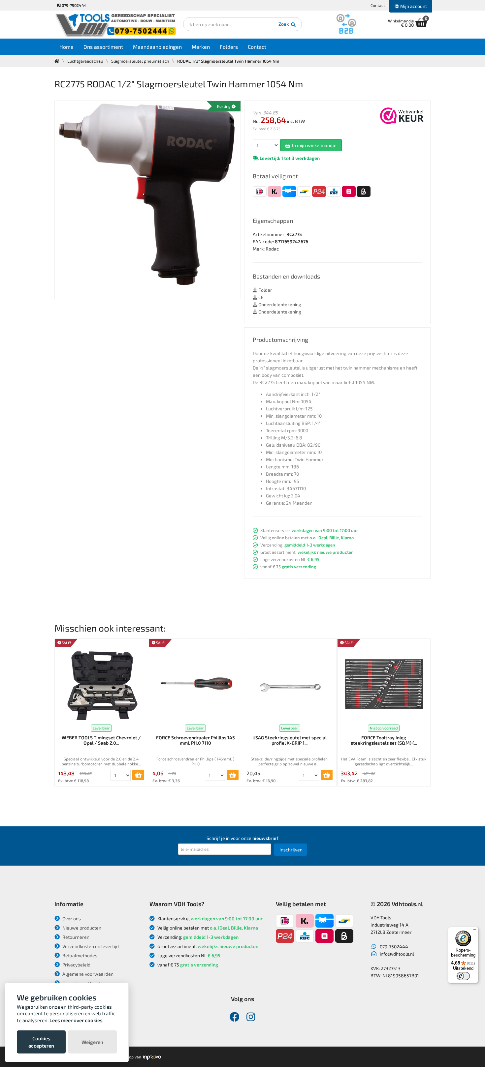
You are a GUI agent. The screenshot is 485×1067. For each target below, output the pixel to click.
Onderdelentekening (279, 304)
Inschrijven (291, 849)
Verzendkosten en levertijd (90, 946)
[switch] (463, 976)
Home (66, 47)
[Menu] (474, 931)
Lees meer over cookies (76, 1020)
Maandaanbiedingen (157, 47)
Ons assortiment (103, 47)
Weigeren (92, 1042)
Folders (229, 47)
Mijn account (413, 6)
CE (260, 297)
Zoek (284, 24)
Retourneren (75, 937)
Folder (264, 290)
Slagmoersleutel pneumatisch (140, 61)
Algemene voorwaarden (87, 974)
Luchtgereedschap (85, 61)
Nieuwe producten (81, 928)
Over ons (71, 918)
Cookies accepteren (41, 1042)
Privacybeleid (75, 964)
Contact (378, 5)
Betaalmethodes (79, 955)
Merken (201, 47)
